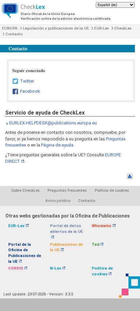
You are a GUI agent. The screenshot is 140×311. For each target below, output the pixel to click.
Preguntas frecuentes (67, 190)
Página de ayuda (57, 145)
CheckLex (123, 28)
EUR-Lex (101, 28)
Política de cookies (112, 190)
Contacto (13, 34)
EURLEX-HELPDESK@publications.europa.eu (53, 122)
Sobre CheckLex (25, 190)
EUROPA (10, 28)
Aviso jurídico (57, 200)
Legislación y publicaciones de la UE (56, 28)
